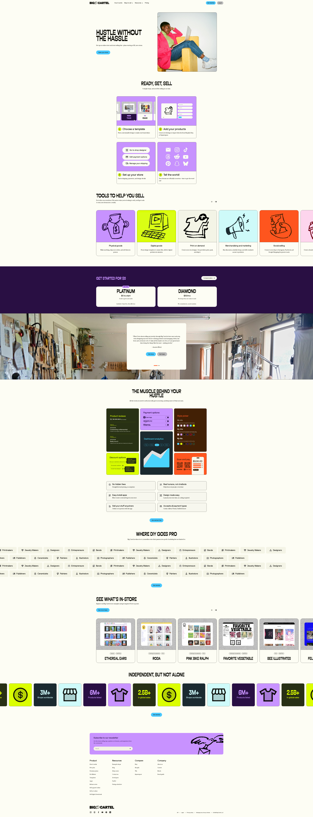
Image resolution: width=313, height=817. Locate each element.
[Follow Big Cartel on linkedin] (110, 812)
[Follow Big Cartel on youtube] (102, 812)
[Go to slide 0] (155, 365)
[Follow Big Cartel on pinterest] (106, 812)
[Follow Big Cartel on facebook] (98, 812)
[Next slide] (216, 202)
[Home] (99, 3)
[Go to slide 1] (159, 365)
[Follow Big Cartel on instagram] (91, 812)
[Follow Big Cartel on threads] (95, 812)
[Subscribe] (130, 749)
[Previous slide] (212, 202)
